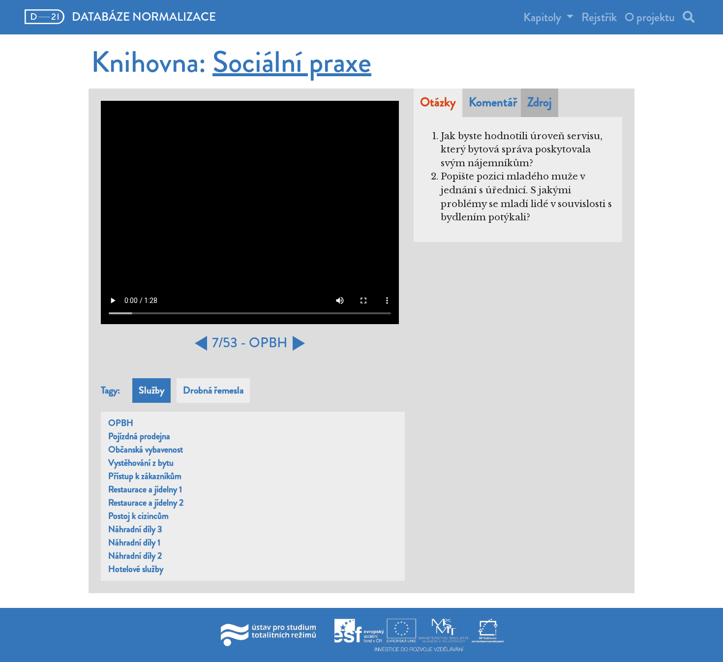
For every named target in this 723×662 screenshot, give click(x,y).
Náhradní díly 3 (135, 529)
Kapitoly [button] (543, 17)
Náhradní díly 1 (134, 542)
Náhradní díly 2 (135, 555)
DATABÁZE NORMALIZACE (142, 16)
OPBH (120, 423)
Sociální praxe (291, 62)
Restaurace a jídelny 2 (145, 502)
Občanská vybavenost (145, 449)
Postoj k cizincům (138, 516)
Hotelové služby (135, 569)
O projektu (650, 17)
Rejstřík (599, 17)
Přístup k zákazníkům (144, 476)
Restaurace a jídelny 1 (145, 489)
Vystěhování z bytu (141, 462)
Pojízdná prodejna (139, 436)
